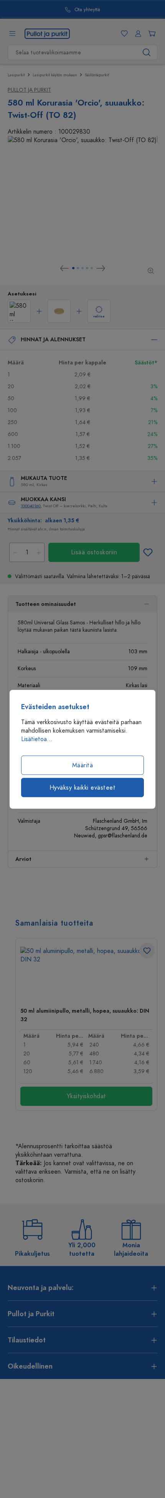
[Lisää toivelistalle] (148, 552)
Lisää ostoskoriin (94, 552)
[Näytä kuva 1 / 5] (73, 268)
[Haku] (146, 52)
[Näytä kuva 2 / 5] (78, 268)
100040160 (31, 506)
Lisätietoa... (37, 739)
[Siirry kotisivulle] (47, 33)
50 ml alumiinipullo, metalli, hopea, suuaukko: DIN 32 (84, 1015)
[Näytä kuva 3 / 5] (82, 268)
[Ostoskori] (150, 33)
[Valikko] (12, 33)
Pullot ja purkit (29, 90)
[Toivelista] (123, 33)
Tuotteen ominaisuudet (45, 604)
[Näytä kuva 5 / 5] (92, 268)
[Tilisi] (137, 33)
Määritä (82, 765)
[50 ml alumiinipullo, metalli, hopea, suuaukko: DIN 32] (86, 974)
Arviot (23, 859)
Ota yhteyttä (87, 10)
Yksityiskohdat (86, 1096)
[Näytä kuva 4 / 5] (87, 268)
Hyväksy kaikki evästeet (83, 787)
